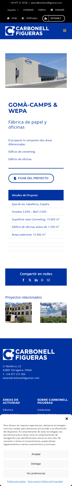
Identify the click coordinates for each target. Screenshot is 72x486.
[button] (67, 418)
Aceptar (36, 454)
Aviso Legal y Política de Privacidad (45, 481)
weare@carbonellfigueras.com (46, 2)
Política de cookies (16, 481)
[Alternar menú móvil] (65, 30)
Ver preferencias (36, 473)
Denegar (36, 463)
